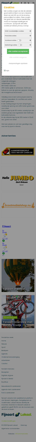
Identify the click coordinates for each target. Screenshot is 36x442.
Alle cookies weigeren (18, 57)
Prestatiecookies (10, 36)
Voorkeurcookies (10, 40)
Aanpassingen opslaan (18, 63)
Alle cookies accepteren (18, 51)
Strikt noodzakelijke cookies (14, 31)
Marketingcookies (11, 45)
